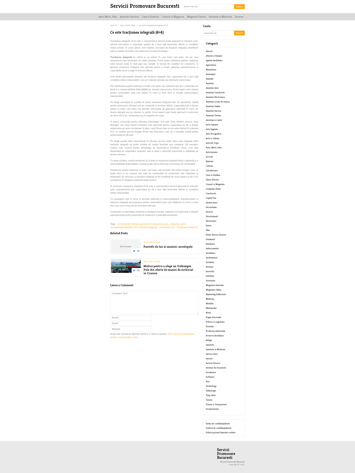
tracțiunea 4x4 (167, 227)
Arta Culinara (212, 124)
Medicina (210, 298)
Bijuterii (209, 161)
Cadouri (209, 165)
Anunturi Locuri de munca (218, 101)
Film (208, 230)
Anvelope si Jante (214, 120)
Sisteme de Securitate (216, 367)
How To (113, 25)
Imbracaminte (212, 248)
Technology (211, 386)
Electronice (211, 220)
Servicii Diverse (213, 363)
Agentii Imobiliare (214, 60)
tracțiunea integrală (187, 227)
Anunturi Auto (212, 87)
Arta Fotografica (213, 133)
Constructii (211, 193)
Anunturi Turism (213, 115)
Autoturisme (212, 152)
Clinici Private (212, 179)
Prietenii (210, 326)
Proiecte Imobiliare (215, 335)
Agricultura (211, 65)
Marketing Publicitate (216, 294)
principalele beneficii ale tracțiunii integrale (134, 227)
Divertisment (212, 216)
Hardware (210, 243)
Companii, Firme (213, 188)
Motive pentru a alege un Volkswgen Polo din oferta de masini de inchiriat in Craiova (168, 269)
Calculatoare (212, 170)
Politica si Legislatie (215, 321)
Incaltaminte (212, 257)
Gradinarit (210, 239)
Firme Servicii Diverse (216, 234)
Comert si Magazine (173, 16)
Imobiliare (210, 253)
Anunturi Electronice (215, 97)
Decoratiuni (211, 207)
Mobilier (210, 303)
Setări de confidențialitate (218, 423)
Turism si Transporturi (216, 404)
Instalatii (210, 262)
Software (210, 376)
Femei (208, 225)
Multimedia (211, 308)
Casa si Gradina (150, 16)
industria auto (177, 224)
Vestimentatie (212, 409)
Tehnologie (211, 390)
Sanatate (210, 344)
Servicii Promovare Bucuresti (144, 6)
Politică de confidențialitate (218, 428)
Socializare (211, 372)
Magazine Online (196, 16)
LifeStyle (210, 276)
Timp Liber (211, 395)
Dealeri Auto (212, 202)
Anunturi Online (213, 106)
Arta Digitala (212, 129)
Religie (209, 340)
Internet (209, 266)
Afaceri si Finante (214, 55)
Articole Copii (212, 142)
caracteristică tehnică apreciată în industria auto (142, 224)
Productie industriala (215, 331)
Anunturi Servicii (129, 16)
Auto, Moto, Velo (108, 16)
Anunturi (210, 83)
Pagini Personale (213, 317)
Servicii (209, 358)
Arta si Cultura (212, 138)
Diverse (239, 16)
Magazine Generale (215, 285)
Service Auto (212, 353)
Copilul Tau (211, 198)
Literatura (210, 280)
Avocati (209, 156)
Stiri (208, 381)
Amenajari (210, 74)
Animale (209, 78)
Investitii (210, 271)
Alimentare (211, 69)
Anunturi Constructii (215, 92)
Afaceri (209, 51)
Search (239, 6)
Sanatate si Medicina (220, 16)
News (208, 312)
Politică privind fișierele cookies (220, 432)
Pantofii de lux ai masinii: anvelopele (168, 246)
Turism (209, 399)
